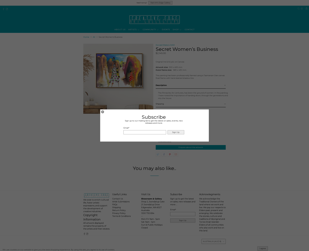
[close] (102, 112)
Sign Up (175, 132)
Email (126, 128)
